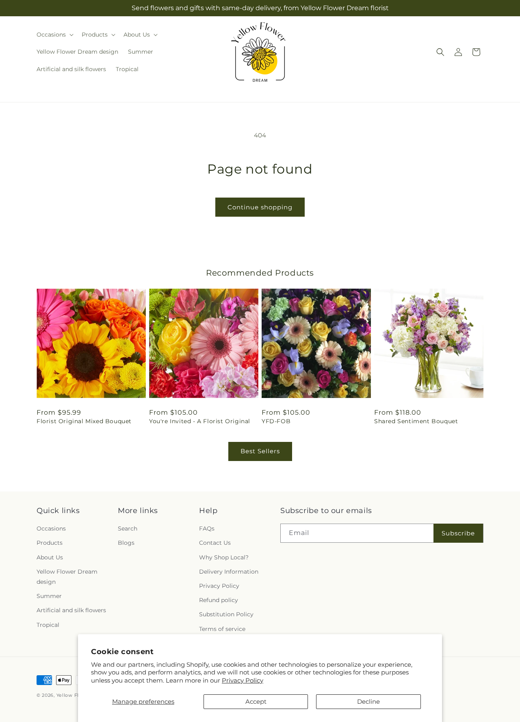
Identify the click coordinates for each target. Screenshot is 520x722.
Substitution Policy (226, 614)
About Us (50, 557)
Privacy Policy (242, 680)
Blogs (126, 542)
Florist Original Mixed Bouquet (84, 421)
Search (127, 528)
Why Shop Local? (224, 557)
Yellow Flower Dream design (67, 576)
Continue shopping (260, 207)
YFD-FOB (276, 421)
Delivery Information (228, 571)
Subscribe (458, 533)
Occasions (51, 528)
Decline (368, 701)
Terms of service (222, 629)
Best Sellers (260, 451)
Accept (255, 701)
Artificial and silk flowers (71, 610)
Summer (49, 596)
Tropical (48, 624)
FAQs (206, 528)
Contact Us (215, 542)
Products (50, 542)
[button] (54, 34)
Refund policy (218, 600)
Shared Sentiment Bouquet (416, 421)
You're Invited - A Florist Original (199, 421)
